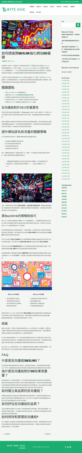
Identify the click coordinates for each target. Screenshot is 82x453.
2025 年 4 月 (65, 127)
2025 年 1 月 (65, 135)
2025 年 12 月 (66, 104)
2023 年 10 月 (66, 179)
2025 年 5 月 (65, 124)
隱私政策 (22, 445)
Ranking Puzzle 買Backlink (31, 68)
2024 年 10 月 (66, 144)
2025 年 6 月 (65, 121)
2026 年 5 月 (65, 89)
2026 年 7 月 (65, 83)
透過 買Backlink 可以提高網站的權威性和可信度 (19, 95)
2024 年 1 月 (65, 170)
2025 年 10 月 (66, 109)
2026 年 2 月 (65, 98)
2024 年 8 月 (65, 150)
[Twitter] (68, 447)
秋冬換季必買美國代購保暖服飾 (71, 55)
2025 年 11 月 (65, 106)
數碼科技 (39, 6)
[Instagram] (70, 447)
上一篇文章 (6, 434)
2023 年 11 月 (65, 176)
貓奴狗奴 (32, 12)
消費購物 (72, 6)
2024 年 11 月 (65, 141)
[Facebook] (65, 447)
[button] (69, 2)
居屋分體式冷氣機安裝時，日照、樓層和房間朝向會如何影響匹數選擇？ (71, 49)
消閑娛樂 (64, 199)
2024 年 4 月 (65, 161)
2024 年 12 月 (66, 138)
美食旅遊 (65, 6)
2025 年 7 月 (65, 118)
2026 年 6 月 (65, 86)
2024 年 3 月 (65, 164)
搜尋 (63, 21)
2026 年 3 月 (65, 95)
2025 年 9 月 (65, 112)
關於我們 (9, 445)
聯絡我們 (16, 445)
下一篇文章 (48, 434)
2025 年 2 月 (65, 132)
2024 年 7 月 (65, 153)
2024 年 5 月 (65, 159)
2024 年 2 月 (65, 167)
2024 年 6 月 (65, 156)
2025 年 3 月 (65, 130)
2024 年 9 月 (65, 147)
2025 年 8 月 (65, 115)
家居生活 (52, 6)
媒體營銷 (32, 6)
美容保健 (59, 6)
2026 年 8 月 (65, 80)
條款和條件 (22, 448)
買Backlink (19, 77)
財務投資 (45, 6)
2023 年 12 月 (66, 173)
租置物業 (64, 202)
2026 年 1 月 (65, 101)
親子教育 (39, 12)
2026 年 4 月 (65, 92)
